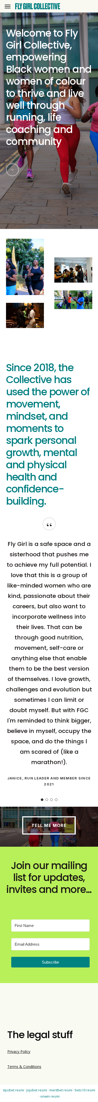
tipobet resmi (13, 1090)
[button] (7, 6)
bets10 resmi (85, 1090)
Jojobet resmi (36, 1090)
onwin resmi (50, 1096)
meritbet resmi (60, 1090)
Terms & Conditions (24, 1066)
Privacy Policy (18, 1051)
